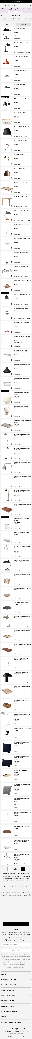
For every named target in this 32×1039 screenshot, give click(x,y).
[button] (11, 38)
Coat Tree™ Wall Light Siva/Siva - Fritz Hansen (22, 547)
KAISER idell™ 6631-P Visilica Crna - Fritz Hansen (22, 71)
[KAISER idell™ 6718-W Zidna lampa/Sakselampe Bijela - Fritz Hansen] (16, 355)
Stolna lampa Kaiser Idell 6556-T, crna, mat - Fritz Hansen (22, 43)
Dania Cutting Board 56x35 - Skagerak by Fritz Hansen (22, 505)
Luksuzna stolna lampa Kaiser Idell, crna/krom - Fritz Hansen (22, 561)
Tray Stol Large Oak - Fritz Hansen (21, 196)
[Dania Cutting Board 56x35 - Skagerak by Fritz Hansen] (16, 509)
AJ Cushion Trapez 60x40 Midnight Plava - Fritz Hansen (21, 757)
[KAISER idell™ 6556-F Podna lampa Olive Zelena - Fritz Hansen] (16, 439)
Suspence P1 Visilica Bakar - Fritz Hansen (21, 169)
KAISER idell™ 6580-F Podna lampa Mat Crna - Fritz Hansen (22, 449)
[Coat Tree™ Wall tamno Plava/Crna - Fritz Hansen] (16, 859)
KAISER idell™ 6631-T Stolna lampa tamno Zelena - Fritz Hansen (22, 85)
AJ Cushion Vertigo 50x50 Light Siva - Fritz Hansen (22, 785)
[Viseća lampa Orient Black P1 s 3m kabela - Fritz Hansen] (16, 257)
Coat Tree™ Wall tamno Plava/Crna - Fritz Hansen (22, 855)
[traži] (27, 5)
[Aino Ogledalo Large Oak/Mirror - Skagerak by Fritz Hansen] (16, 411)
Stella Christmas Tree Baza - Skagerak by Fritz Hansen (22, 281)
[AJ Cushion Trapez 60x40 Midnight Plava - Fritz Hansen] (16, 761)
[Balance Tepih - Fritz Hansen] (16, 775)
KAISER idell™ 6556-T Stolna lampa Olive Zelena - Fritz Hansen (22, 617)
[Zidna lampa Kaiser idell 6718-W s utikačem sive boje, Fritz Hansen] (16, 271)
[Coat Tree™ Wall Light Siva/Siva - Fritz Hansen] (16, 551)
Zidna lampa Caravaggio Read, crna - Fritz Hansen (22, 99)
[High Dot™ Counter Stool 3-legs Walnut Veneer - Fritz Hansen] (16, 145)
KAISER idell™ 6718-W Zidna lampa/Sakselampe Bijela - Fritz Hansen (21, 351)
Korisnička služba (9, 979)
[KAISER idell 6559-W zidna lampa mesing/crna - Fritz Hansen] (16, 159)
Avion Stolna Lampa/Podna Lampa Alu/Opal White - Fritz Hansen (21, 841)
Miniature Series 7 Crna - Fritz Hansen (22, 728)
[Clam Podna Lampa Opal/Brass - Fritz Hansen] (16, 817)
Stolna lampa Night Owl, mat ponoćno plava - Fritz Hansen (22, 673)
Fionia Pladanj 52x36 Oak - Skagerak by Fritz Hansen (22, 687)
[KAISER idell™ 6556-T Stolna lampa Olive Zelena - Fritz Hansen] (16, 621)
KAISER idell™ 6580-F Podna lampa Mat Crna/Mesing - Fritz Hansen (22, 491)
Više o (3, 1017)
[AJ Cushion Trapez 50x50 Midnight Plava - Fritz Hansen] (16, 747)
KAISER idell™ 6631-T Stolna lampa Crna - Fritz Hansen (22, 29)
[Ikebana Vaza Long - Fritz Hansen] (16, 117)
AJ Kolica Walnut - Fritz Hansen (21, 308)
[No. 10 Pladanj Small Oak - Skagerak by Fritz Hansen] (16, 635)
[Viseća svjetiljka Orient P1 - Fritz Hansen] (16, 61)
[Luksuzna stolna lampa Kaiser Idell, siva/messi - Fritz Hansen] (16, 215)
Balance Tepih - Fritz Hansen (20, 770)
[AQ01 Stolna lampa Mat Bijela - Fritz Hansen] (16, 719)
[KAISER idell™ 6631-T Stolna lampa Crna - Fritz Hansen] (16, 33)
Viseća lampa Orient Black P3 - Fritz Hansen (22, 365)
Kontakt (4, 974)
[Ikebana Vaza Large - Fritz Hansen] (16, 397)
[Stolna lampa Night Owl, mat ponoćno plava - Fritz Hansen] (16, 677)
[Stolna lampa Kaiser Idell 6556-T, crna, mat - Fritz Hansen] (16, 47)
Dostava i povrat (8, 985)
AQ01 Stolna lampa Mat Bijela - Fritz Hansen (22, 715)
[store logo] (10, 5)
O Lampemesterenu (9, 1011)
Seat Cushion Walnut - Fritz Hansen (21, 826)
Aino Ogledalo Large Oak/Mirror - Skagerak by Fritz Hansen (21, 407)
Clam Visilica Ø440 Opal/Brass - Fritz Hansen (22, 239)
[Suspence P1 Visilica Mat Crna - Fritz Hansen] (16, 131)
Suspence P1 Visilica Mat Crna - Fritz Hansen (22, 127)
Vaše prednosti (8, 990)
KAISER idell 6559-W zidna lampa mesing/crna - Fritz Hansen (21, 155)
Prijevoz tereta (8, 1006)
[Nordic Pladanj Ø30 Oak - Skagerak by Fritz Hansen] (16, 593)
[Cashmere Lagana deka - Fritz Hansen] (16, 425)
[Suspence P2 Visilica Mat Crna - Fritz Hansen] (16, 299)
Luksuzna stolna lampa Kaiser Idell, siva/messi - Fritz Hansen (22, 211)
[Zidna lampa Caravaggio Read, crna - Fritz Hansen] (16, 103)
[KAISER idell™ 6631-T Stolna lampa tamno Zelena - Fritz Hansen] (16, 89)
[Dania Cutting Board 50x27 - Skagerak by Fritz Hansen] (16, 649)
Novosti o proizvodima (11, 1022)
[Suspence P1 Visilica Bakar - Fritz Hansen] (16, 173)
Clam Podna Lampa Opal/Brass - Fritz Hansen (22, 813)
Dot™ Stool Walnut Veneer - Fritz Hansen (21, 225)
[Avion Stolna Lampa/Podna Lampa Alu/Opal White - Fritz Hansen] (16, 845)
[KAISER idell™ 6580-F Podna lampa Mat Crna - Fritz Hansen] (16, 453)
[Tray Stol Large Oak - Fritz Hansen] (16, 201)
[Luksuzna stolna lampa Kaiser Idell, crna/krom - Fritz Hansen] (16, 565)
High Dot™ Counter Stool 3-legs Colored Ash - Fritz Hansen (21, 659)
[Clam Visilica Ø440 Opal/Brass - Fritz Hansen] (16, 243)
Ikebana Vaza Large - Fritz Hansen (21, 392)
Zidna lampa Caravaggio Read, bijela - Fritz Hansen (22, 463)
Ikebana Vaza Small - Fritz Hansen (21, 518)
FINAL (15, 11)
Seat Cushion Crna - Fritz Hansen (21, 602)
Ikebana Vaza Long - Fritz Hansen (21, 112)
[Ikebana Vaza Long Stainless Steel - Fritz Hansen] (16, 383)
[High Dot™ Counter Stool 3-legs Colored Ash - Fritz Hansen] (16, 663)
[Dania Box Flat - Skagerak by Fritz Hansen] (16, 705)
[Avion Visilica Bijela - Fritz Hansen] (16, 537)
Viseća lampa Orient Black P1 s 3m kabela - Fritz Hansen (21, 253)
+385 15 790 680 (24, 1031)
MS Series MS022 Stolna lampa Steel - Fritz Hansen (22, 799)
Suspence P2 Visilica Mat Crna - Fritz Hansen (22, 295)
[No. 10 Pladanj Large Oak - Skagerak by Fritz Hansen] (16, 187)
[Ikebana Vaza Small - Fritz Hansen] (16, 523)
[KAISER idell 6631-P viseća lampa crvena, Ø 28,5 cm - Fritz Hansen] (16, 327)
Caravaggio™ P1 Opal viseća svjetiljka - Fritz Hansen (22, 477)
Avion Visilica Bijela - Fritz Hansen (21, 532)
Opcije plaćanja (8, 995)
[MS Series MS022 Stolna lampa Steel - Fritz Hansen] (16, 803)
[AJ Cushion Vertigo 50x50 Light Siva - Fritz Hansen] (16, 789)
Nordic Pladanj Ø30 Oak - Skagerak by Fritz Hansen (22, 589)
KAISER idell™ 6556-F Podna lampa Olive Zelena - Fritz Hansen (22, 435)
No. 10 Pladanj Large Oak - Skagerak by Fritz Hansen (22, 183)
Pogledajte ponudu (18, 9)
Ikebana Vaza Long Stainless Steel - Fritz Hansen (22, 379)
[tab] (16, 974)
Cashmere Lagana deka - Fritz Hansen (22, 420)
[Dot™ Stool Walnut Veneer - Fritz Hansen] (16, 229)
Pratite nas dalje (8, 1001)
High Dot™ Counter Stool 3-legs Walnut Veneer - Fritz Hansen (21, 141)
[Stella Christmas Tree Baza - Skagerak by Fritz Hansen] (16, 285)
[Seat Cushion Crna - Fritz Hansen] (16, 607)
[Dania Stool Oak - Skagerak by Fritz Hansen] (16, 579)
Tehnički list (19, 342)
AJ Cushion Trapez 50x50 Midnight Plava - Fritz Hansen (21, 743)
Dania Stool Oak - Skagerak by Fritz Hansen (22, 575)
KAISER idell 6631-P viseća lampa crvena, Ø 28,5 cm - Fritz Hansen (21, 323)
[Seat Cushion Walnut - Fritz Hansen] (16, 831)
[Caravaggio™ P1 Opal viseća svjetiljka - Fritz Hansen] (16, 481)
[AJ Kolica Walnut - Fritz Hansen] (16, 313)
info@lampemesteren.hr (16, 1033)
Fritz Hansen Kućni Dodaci (11, 19)
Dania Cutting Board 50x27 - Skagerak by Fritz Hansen (22, 645)
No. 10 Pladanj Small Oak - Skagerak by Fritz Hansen (22, 631)
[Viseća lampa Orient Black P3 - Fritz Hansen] (16, 369)
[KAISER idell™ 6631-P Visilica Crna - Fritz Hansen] (16, 75)
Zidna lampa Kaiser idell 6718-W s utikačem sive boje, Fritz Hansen (21, 267)
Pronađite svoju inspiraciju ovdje (15, 924)
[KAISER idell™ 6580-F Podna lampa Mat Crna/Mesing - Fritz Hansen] (16, 495)
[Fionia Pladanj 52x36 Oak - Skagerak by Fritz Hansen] (16, 691)
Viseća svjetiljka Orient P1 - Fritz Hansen (21, 57)
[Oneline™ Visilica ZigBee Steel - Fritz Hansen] (16, 341)
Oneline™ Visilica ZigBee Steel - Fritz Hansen (22, 337)
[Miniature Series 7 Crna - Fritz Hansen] (16, 733)
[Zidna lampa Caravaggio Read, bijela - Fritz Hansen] (16, 467)
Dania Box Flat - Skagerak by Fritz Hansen (21, 701)
